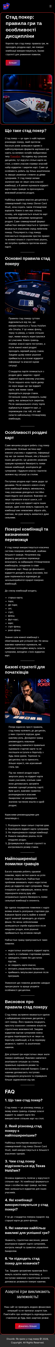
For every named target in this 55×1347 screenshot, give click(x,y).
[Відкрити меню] (50, 6)
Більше (13, 62)
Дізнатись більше (27, 1326)
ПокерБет (15, 156)
